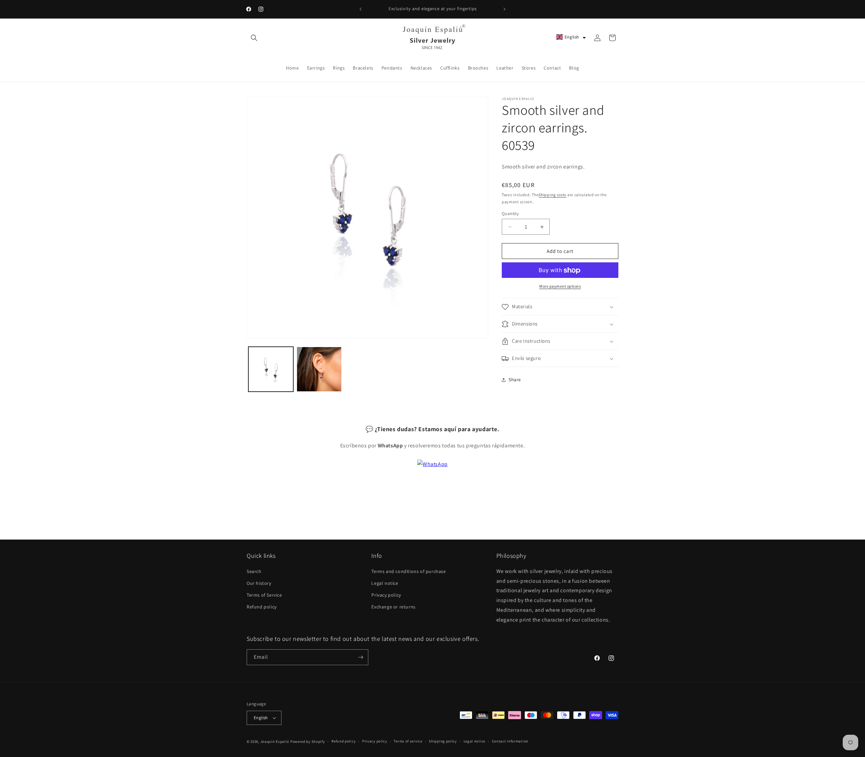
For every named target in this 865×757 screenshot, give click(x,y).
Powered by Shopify (307, 741)
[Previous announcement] (360, 9)
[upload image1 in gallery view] (270, 369)
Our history (259, 583)
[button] (254, 37)
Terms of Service (264, 595)
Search (254, 571)
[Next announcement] (504, 9)
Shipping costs (552, 194)
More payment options (560, 286)
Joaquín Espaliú (275, 741)
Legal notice (384, 583)
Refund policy (262, 607)
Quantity (510, 213)
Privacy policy (386, 595)
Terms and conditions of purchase (408, 571)
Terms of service (408, 741)
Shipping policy (443, 741)
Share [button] (515, 379)
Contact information (510, 741)
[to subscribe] (360, 657)
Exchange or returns (393, 607)
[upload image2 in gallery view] (319, 369)
